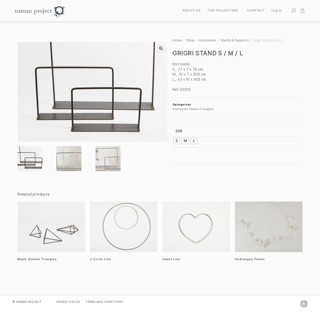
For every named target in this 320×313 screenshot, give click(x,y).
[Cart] (302, 10)
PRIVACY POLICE (68, 302)
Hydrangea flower (250, 259)
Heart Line (171, 259)
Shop (190, 40)
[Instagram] (304, 304)
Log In (277, 11)
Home (177, 40)
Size (179, 130)
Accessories (207, 40)
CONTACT (256, 11)
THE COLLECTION (223, 11)
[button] (161, 48)
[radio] (177, 141)
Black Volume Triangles (37, 259)
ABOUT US (191, 11)
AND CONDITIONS (104, 302)
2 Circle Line (100, 259)
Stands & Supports (234, 40)
